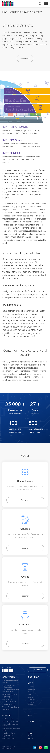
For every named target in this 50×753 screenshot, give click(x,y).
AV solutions (15, 12)
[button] (40, 3)
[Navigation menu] (46, 3)
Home (4, 12)
